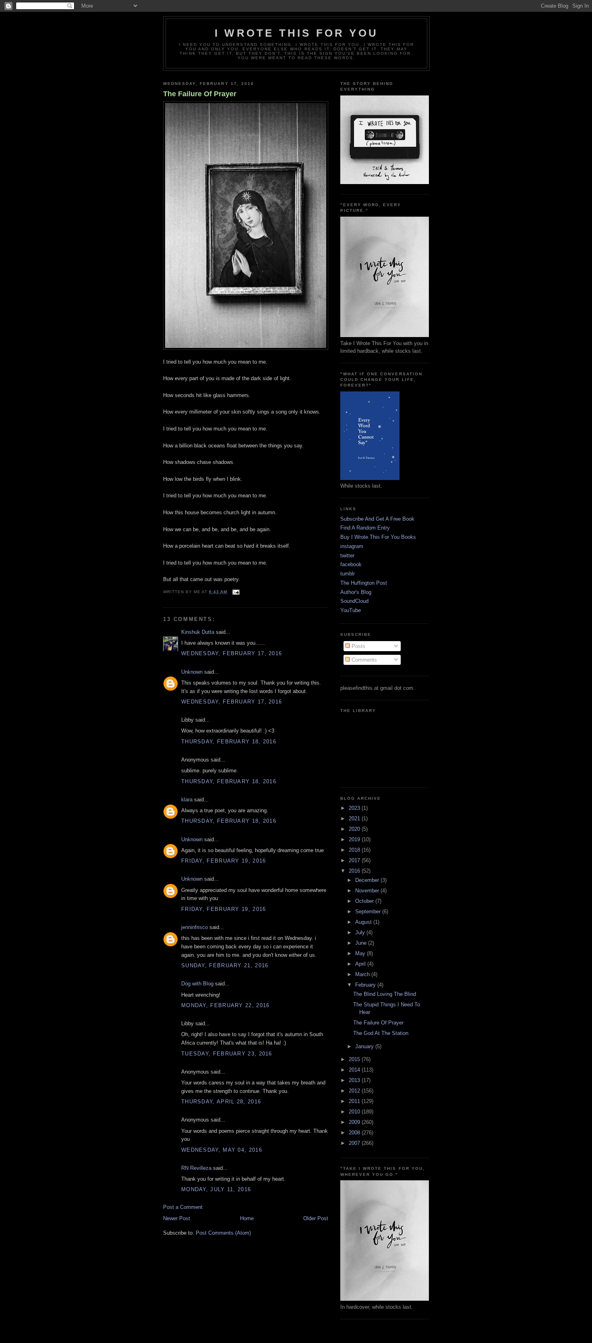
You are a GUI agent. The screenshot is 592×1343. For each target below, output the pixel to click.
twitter (347, 556)
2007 (355, 1143)
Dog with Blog (197, 984)
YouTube (350, 610)
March (363, 974)
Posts (357, 646)
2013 (355, 1080)
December (368, 880)
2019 (355, 839)
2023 (355, 808)
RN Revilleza (196, 1168)
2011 (355, 1101)
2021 (355, 818)
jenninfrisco (194, 927)
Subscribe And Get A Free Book (377, 519)
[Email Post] (235, 592)
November (368, 891)
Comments (363, 660)
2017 (355, 860)
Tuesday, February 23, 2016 (226, 1054)
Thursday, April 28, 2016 (221, 1102)
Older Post (315, 1218)
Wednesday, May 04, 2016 (221, 1150)
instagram (351, 546)
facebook (351, 564)
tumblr (347, 574)
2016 (355, 871)
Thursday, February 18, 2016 (228, 742)
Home (247, 1218)
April (361, 964)
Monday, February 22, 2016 (225, 1005)
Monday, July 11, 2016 (216, 1189)
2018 (355, 850)
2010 (355, 1112)
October (365, 901)
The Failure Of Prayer (199, 94)
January (365, 1046)
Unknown (192, 672)
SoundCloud (354, 601)
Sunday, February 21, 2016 (225, 965)
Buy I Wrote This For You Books (378, 537)
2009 (355, 1122)
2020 (355, 829)
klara (187, 800)
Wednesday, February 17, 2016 (231, 653)
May (361, 953)
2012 (355, 1091)
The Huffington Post (363, 583)
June (361, 943)
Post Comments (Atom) (223, 1233)
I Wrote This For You (296, 33)
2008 (355, 1133)
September (368, 911)
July (360, 932)
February (366, 985)
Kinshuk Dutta (197, 632)
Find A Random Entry (365, 528)
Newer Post (176, 1218)
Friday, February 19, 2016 (223, 861)
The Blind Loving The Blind (384, 994)
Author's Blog (355, 592)
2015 (355, 1059)
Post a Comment (183, 1207)
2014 (355, 1070)
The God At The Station (380, 1033)
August (364, 922)
